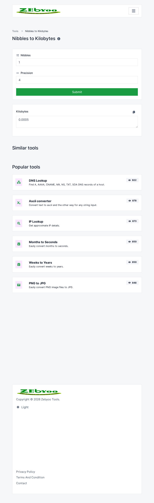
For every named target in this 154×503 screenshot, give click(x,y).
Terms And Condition (30, 477)
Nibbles (25, 55)
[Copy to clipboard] (134, 112)
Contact (21, 483)
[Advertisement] (77, 336)
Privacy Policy (25, 471)
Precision (26, 72)
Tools (15, 31)
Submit (77, 92)
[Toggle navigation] (134, 11)
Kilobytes (22, 111)
